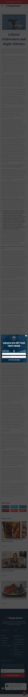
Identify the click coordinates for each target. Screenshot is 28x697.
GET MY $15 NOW (14, 359)
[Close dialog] (26, 335)
